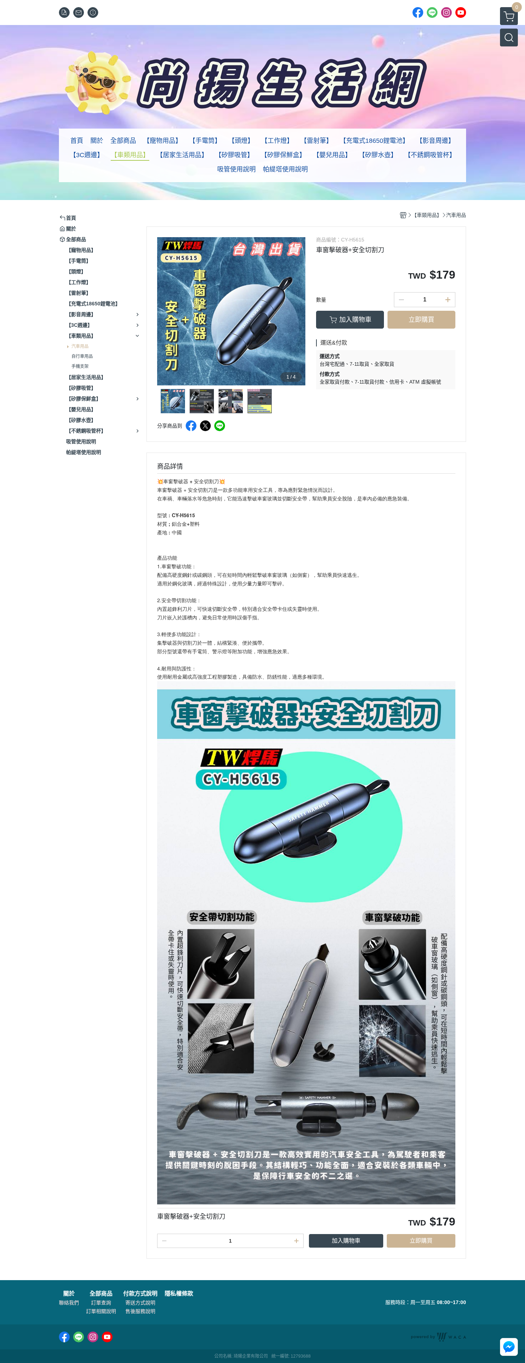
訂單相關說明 (101, 1311)
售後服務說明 (140, 1311)
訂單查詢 (101, 1302)
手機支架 (80, 366)
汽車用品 (80, 346)
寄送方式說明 (140, 1302)
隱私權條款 (179, 1294)
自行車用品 (82, 356)
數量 (321, 300)
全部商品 (101, 1294)
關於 (69, 1294)
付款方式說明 (140, 1294)
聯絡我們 (69, 1302)
